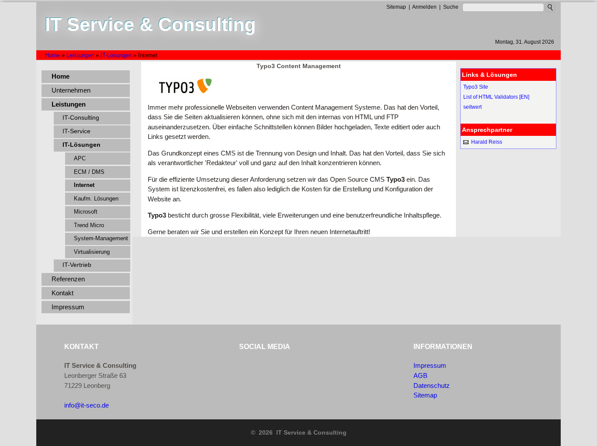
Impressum (68, 307)
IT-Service (76, 131)
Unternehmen (71, 90)
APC (80, 158)
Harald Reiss (486, 142)
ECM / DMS (89, 172)
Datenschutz (431, 385)
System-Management (101, 238)
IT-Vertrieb (76, 265)
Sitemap (425, 395)
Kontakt (62, 293)
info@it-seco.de (86, 405)
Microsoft (85, 211)
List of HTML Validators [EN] (496, 97)
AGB (420, 375)
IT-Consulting (80, 117)
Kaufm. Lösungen (96, 198)
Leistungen (69, 104)
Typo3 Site (475, 87)
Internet (84, 185)
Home (60, 76)
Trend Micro (89, 225)
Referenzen (68, 279)
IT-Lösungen (81, 145)
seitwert (472, 107)
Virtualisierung (92, 252)
